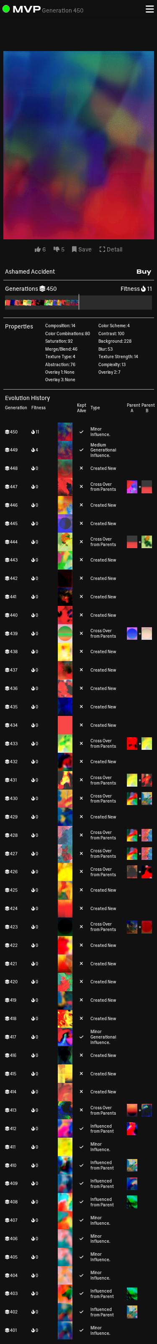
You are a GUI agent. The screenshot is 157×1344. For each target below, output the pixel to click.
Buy (143, 271)
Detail (114, 249)
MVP (27, 9)
